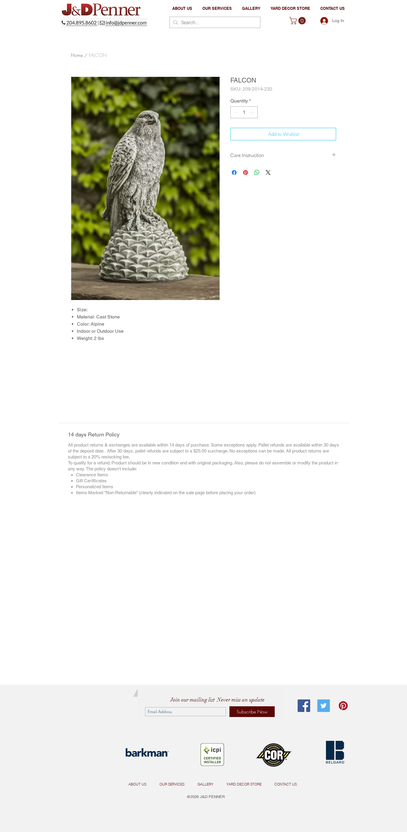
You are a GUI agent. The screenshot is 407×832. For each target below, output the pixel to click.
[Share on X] (268, 172)
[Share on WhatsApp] (256, 172)
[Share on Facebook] (234, 172)
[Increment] (252, 112)
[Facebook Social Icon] (304, 705)
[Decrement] (235, 112)
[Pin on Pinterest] (245, 172)
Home (77, 55)
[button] (217, 8)
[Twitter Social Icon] (323, 705)
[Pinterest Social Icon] (343, 705)
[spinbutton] (244, 112)
